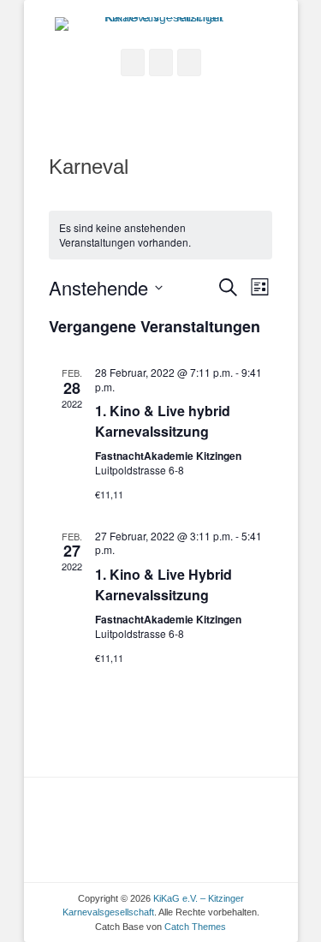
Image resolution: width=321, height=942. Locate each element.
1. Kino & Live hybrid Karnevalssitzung (162, 421)
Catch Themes (195, 926)
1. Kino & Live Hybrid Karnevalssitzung (163, 584)
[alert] (160, 235)
